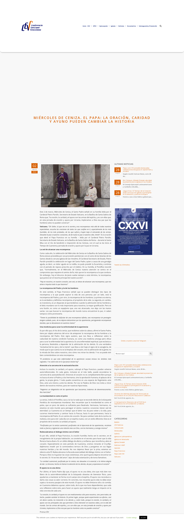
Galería (116, 434)
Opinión (117, 448)
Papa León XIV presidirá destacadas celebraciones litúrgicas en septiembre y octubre (138, 169)
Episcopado (103, 26)
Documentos (131, 26)
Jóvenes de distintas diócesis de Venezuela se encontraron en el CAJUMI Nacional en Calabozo (132, 394)
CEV (88, 26)
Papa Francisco (119, 451)
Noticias (121, 26)
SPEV (94, 26)
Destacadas (118, 431)
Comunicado (118, 428)
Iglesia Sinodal (119, 442)
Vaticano (117, 457)
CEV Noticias (118, 425)
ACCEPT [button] (143, 517)
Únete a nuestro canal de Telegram (133, 341)
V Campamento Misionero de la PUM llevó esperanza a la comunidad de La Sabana (130, 403)
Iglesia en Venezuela (121, 439)
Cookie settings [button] (131, 517)
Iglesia (113, 26)
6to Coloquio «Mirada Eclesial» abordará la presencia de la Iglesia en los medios (137, 181)
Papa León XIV (119, 454)
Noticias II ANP (119, 445)
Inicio (84, 26)
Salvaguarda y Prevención (148, 26)
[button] (160, 26)
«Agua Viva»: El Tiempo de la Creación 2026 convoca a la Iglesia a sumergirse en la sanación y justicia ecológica (137, 192)
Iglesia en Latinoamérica (123, 436)
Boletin (116, 422)
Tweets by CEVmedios (122, 265)
